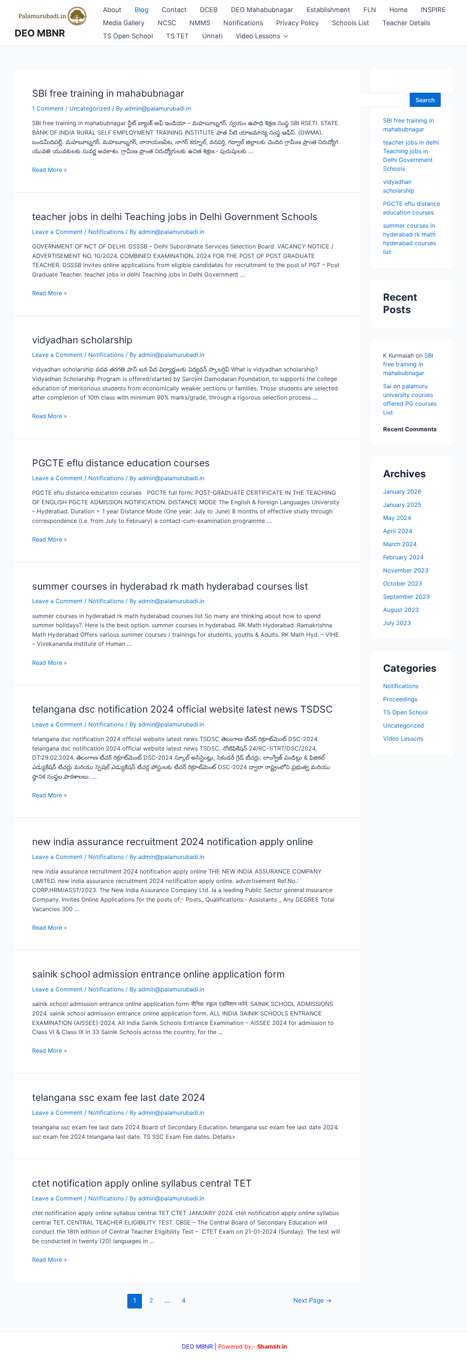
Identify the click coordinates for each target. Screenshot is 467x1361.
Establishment (328, 10)
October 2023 (402, 583)
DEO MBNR (40, 33)
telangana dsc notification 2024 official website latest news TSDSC (182, 709)
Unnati (212, 36)
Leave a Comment (57, 231)
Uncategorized (89, 108)
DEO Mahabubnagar (262, 10)
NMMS (199, 23)
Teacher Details (406, 23)
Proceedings (400, 699)
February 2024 (403, 557)
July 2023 (397, 622)
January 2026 (402, 491)
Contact (174, 10)
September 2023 (406, 596)
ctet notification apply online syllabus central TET (142, 1183)
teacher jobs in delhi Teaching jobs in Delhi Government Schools (174, 216)
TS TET (177, 36)
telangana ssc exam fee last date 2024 (118, 1097)
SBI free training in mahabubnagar (108, 93)
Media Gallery (123, 23)
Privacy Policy (297, 23)
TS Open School (128, 36)
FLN (369, 10)
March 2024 (400, 544)
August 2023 (401, 609)
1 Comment (47, 108)
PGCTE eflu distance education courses (121, 463)
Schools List (350, 23)
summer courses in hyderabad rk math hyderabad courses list (170, 586)
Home (398, 10)
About (112, 10)
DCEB (209, 10)
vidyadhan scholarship (82, 340)
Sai (387, 386)
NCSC (167, 23)
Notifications (243, 23)
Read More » (49, 169)
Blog (141, 10)
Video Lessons (258, 36)
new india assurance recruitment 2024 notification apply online (172, 841)
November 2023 (405, 570)
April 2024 (397, 531)
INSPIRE (433, 10)
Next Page (312, 1300)
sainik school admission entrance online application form (158, 974)
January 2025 (402, 504)
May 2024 (397, 517)
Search (425, 100)
